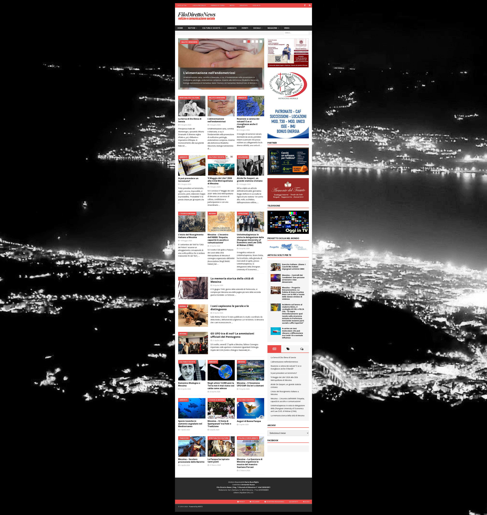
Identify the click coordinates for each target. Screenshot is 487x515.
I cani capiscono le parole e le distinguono (230, 307)
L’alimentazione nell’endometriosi (209, 73)
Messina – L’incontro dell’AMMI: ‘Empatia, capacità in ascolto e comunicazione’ (218, 238)
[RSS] (310, 5)
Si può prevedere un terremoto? (188, 179)
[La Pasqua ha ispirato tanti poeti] (221, 446)
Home (180, 28)
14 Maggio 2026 (245, 184)
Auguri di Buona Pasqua (249, 421)
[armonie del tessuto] (288, 199)
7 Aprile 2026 (185, 430)
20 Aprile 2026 (185, 389)
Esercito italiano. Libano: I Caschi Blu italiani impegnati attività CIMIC (294, 266)
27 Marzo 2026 (244, 470)
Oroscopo (244, 5)
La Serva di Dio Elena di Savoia (189, 120)
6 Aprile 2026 (214, 430)
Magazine (272, 28)
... (257, 83)
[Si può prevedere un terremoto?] (191, 165)
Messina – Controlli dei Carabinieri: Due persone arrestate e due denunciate (293, 278)
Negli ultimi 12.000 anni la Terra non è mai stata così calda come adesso (221, 386)
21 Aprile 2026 (218, 340)
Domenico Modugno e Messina (189, 384)
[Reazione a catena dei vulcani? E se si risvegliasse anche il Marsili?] (250, 106)
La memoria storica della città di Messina (232, 280)
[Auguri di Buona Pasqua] (250, 408)
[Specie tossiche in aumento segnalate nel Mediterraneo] (191, 408)
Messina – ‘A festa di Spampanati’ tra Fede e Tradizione (219, 424)
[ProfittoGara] (288, 173)
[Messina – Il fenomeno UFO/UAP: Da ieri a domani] (250, 370)
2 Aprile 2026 (244, 424)
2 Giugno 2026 (244, 130)
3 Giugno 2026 (215, 125)
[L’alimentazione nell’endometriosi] (221, 64)
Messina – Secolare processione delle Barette (191, 460)
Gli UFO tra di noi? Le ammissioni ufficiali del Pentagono (232, 335)
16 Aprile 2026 (244, 389)
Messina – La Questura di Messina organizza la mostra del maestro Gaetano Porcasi (249, 463)
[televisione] (288, 232)
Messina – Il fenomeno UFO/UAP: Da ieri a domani (250, 384)
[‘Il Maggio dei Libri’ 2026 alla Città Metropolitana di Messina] (221, 165)
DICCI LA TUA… (182, 5)
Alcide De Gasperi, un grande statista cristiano (250, 179)
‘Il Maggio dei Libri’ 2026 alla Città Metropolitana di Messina (220, 181)
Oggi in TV (256, 5)
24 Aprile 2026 (244, 248)
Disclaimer (255, 502)
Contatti (294, 502)
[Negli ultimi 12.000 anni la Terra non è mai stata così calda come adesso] (221, 370)
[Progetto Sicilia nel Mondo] (288, 249)
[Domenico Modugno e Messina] (191, 370)
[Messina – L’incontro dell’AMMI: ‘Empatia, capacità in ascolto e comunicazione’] (221, 222)
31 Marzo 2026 (215, 465)
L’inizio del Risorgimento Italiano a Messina (190, 236)
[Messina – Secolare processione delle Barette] (191, 446)
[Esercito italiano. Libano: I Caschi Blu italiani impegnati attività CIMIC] (276, 267)
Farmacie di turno (218, 5)
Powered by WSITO (196, 506)
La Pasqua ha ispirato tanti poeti (218, 460)
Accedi (306, 502)
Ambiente (232, 28)
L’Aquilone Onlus (199, 5)
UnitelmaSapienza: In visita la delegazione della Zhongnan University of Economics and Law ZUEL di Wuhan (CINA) (250, 240)
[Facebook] (305, 5)
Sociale (257, 28)
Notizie (191, 28)
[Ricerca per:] (296, 33)
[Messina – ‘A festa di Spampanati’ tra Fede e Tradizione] (221, 408)
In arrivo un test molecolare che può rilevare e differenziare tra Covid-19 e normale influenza (292, 333)
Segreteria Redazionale (275, 502)
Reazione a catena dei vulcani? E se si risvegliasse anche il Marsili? (248, 122)
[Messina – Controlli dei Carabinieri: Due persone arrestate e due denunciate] (276, 278)
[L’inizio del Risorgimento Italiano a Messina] (191, 222)
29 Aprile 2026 (215, 246)
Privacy (242, 502)
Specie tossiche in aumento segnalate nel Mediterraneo (190, 424)
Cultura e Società (211, 28)
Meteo (232, 5)
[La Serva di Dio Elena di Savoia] (191, 106)
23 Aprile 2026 (218, 313)
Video (286, 28)
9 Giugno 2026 (185, 125)
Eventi (245, 28)
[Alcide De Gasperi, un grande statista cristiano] (250, 165)
